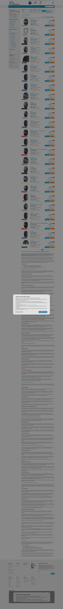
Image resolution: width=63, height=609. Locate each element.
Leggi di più (26, 309)
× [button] (48, 295)
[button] (19, 312)
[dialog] (31, 304)
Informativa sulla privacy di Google (31, 304)
